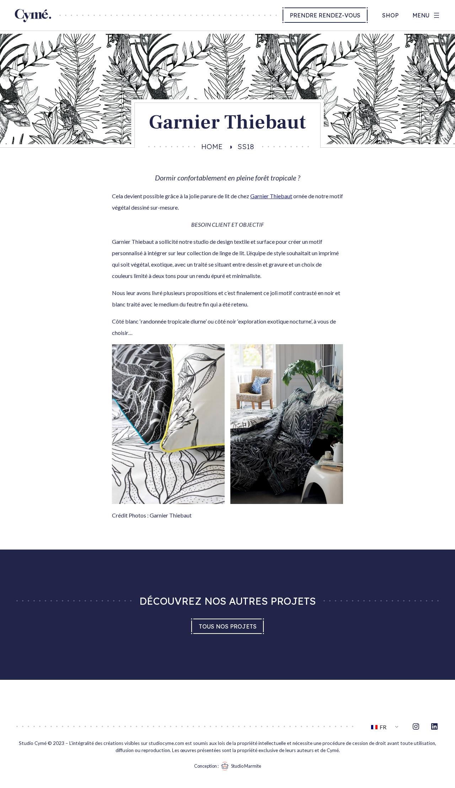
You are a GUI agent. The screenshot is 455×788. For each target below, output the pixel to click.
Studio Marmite (246, 766)
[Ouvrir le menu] (426, 15)
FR (382, 727)
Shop (390, 15)
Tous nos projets (228, 626)
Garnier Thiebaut (271, 196)
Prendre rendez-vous (325, 15)
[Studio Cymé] (33, 20)
